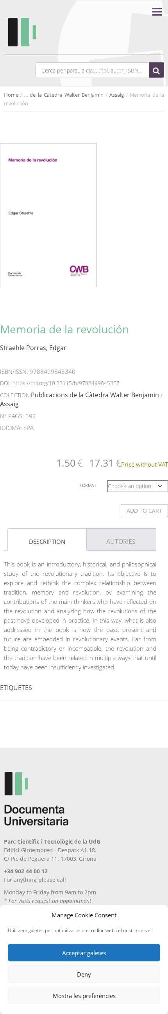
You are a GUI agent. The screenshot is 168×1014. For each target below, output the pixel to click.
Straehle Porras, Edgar (33, 347)
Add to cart (144, 510)
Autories (121, 541)
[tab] (47, 539)
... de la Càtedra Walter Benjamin (64, 94)
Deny (84, 974)
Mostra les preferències (84, 996)
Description (47, 541)
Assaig (116, 94)
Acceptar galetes (84, 953)
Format (88, 485)
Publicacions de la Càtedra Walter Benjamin (95, 395)
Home (11, 94)
